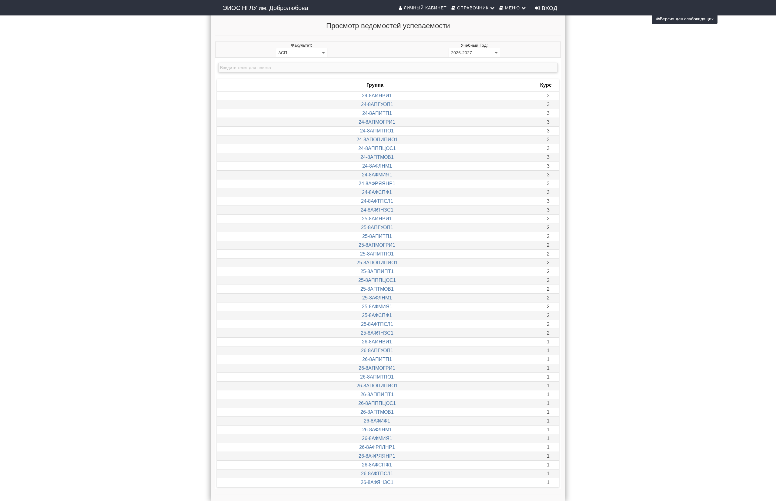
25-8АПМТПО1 (377, 253)
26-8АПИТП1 (377, 359)
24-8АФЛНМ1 (377, 166)
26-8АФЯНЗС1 (377, 482)
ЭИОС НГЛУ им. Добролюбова (265, 7)
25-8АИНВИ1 (377, 218)
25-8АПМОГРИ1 (377, 245)
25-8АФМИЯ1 (377, 306)
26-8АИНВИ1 (377, 341)
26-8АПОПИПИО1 (377, 385)
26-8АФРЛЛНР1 (377, 447)
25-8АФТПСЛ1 (377, 324)
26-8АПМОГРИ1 (377, 368)
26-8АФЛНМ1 (377, 429)
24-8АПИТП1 (377, 113)
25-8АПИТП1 (377, 236)
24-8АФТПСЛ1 (377, 201)
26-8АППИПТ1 (377, 394)
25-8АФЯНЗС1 (377, 333)
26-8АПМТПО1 (377, 376)
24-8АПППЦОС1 (377, 148)
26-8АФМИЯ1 (377, 438)
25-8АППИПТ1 (377, 271)
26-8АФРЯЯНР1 (377, 456)
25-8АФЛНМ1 (377, 297)
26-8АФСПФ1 (377, 464)
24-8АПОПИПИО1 (377, 139)
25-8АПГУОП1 (377, 227)
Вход (548, 8)
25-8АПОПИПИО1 (377, 262)
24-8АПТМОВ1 (377, 157)
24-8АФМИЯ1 (377, 174)
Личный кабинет (424, 8)
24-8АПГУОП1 (377, 104)
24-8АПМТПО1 (377, 130)
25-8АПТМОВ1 (377, 289)
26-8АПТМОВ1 (377, 412)
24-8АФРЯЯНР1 (377, 183)
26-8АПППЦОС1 (377, 403)
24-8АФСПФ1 (377, 192)
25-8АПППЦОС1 (377, 280)
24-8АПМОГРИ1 (377, 122)
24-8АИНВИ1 (377, 95)
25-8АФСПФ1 (377, 315)
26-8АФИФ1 (377, 420)
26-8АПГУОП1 (377, 350)
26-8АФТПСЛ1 (377, 473)
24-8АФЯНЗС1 (377, 209)
